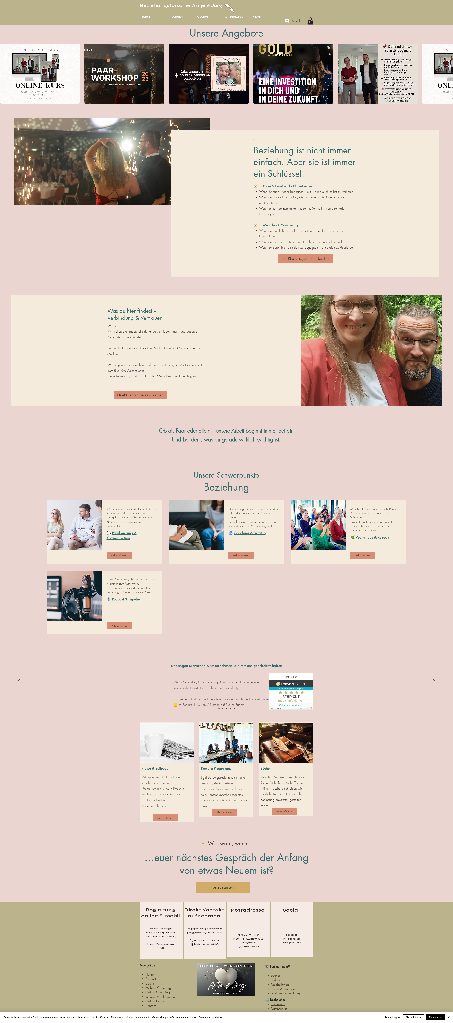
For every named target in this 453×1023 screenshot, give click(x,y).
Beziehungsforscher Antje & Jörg (181, 5)
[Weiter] (433, 682)
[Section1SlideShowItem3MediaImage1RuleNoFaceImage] (226, 708)
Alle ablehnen (413, 1017)
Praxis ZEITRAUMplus (251, 938)
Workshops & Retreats (373, 537)
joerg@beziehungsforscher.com (204, 932)
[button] (310, 21)
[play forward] (448, 74)
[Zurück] (19, 682)
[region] (161, 930)
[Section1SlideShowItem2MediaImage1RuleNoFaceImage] (222, 708)
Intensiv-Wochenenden (160, 944)
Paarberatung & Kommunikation (122, 535)
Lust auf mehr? (280, 966)
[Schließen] (449, 1017)
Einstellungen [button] (392, 1017)
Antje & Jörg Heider (248, 934)
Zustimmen (435, 1017)
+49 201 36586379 (210, 940)
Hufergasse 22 (248, 942)
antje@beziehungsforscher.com (205, 928)
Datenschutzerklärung (211, 1017)
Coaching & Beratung (251, 533)
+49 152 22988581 (210, 944)
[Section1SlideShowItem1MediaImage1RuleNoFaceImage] (218, 708)
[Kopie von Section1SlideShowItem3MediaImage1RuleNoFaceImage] (230, 708)
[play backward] (4, 74)
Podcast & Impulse (126, 599)
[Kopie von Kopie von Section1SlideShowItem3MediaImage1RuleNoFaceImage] (234, 708)
